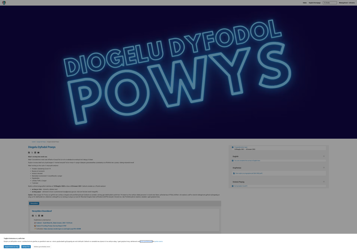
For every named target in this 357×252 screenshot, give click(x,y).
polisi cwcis (159, 241)
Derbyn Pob (26, 246)
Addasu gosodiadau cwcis (42, 246)
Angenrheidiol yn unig (11, 246)
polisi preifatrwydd (146, 241)
